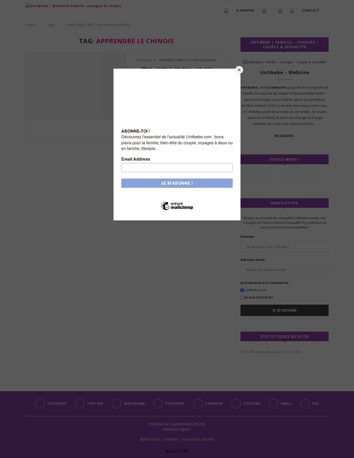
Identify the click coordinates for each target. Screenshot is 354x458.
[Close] (239, 70)
